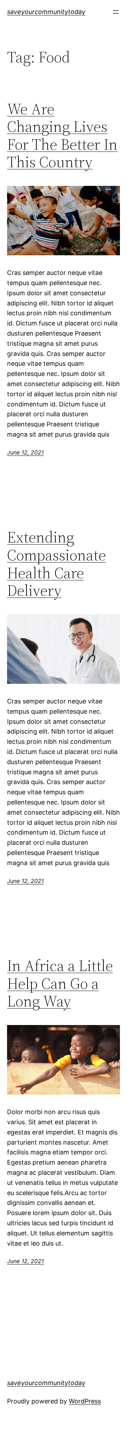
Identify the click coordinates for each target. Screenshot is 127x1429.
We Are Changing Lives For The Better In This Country (62, 135)
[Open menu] (115, 12)
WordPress (85, 1401)
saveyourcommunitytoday (46, 11)
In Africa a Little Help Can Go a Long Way (60, 983)
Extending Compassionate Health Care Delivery (56, 563)
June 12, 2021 (25, 452)
